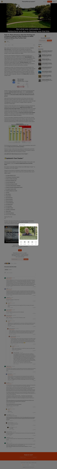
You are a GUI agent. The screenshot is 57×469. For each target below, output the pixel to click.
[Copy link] (21, 242)
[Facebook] (24, 242)
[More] (36, 242)
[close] (37, 224)
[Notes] (32, 242)
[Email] (28, 242)
